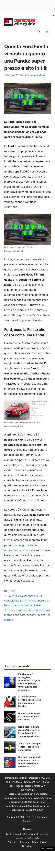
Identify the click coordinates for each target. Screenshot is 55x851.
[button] (39, 31)
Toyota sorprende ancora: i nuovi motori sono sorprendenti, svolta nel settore (27, 615)
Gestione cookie (47, 848)
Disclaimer (27, 846)
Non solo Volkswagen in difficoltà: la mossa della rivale (29, 716)
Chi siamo (12, 842)
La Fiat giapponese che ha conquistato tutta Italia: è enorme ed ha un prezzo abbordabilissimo (27, 600)
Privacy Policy (39, 842)
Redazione (24, 842)
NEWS (12, 590)
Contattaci (27, 821)
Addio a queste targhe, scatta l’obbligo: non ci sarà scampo (30, 746)
